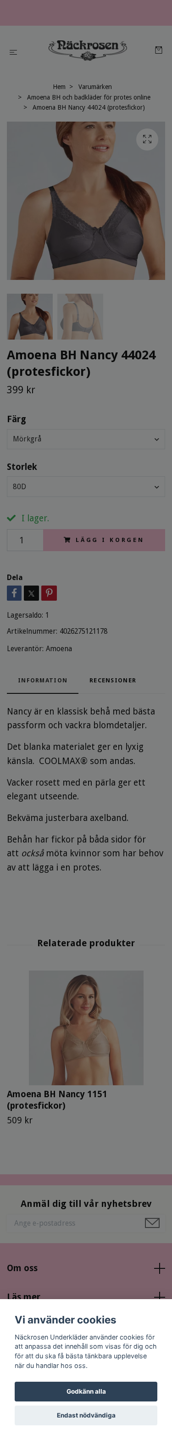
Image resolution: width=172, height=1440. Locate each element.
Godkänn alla (86, 1391)
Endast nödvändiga (86, 1415)
